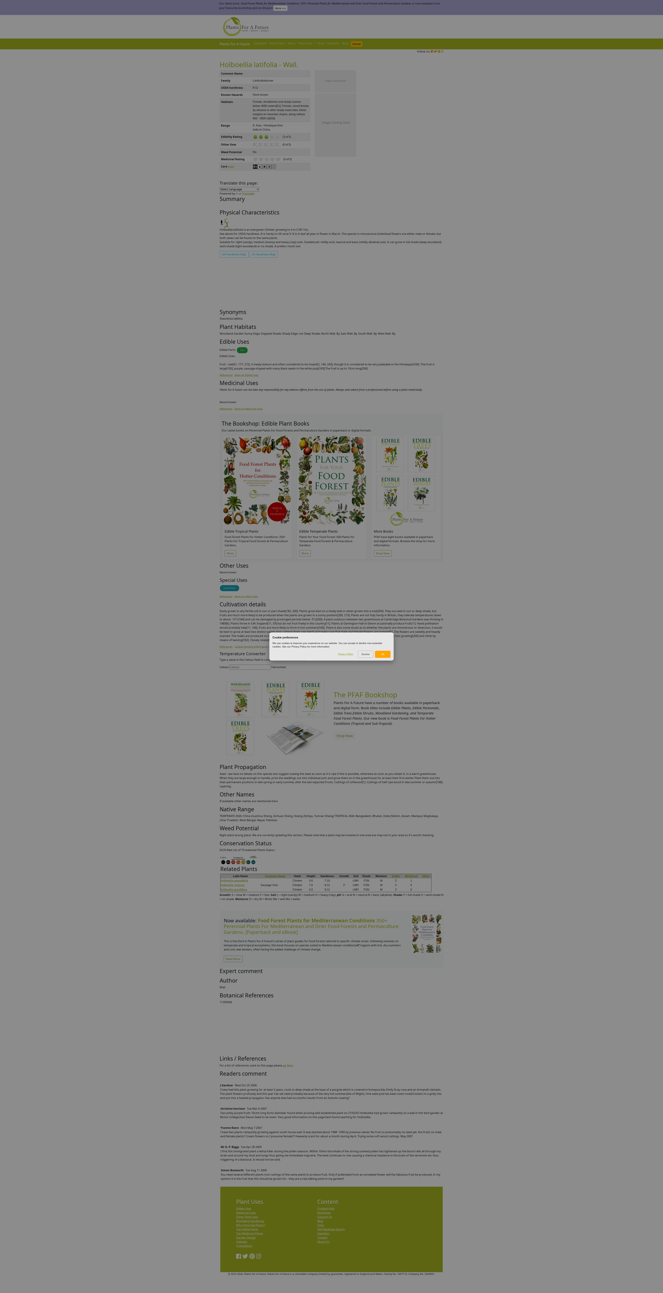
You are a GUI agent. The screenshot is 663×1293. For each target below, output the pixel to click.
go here (288, 1065)
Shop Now (383, 553)
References (226, 375)
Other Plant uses (247, 1217)
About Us (323, 1242)
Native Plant (277, 43)
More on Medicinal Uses (249, 408)
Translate (248, 193)
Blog (345, 43)
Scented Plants (229, 588)
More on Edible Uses (246, 375)
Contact (322, 1237)
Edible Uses (243, 1208)
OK (383, 654)
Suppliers (333, 43)
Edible (396, 876)
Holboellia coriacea (232, 885)
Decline (366, 654)
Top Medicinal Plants (249, 1233)
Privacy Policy (345, 654)
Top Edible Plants (247, 1229)
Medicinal (411, 876)
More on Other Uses (246, 596)
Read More (233, 959)
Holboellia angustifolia (234, 880)
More (230, 553)
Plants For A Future (235, 44)
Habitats (241, 1242)
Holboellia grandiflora (234, 889)
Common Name (275, 876)
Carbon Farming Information (251, 646)
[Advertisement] (426, 129)
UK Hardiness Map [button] (234, 254)
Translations (244, 1246)
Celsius (224, 667)
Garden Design (246, 1237)
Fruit (242, 350)
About (292, 43)
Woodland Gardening (250, 1221)
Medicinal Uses (246, 1213)
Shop (321, 43)
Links (320, 1225)
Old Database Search (331, 1229)
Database (260, 43)
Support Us (324, 1217)
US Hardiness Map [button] (263, 254)
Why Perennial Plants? (250, 1225)
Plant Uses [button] (305, 43)
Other (425, 876)
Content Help (326, 1208)
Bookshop (324, 1213)
